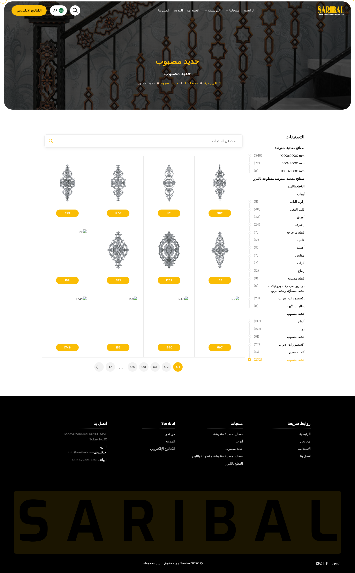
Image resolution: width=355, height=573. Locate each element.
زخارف (279, 224)
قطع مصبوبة (279, 278)
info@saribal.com (81, 452)
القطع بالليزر (295, 186)
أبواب (300, 194)
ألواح (279, 321)
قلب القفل (279, 209)
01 (178, 367)
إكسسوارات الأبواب (279, 298)
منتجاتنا (233, 10)
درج (279, 329)
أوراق (279, 217)
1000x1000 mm (279, 171)
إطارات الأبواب (279, 306)
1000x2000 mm (279, 156)
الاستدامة (193, 10)
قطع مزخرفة (279, 232)
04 (143, 367)
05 (132, 367)
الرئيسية (249, 10)
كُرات (279, 263)
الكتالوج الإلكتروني (162, 449)
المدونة (178, 10)
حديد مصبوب (169, 83)
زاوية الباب (279, 201)
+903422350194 (85, 460)
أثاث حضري (279, 352)
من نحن (305, 441)
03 (155, 367)
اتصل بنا (163, 10)
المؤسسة (214, 10)
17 (110, 367)
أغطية (279, 247)
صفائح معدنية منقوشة (289, 148)
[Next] (99, 367)
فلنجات (279, 240)
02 (166, 367)
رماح (279, 271)
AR (55, 10)
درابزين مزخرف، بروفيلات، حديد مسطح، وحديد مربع (279, 288)
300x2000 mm (279, 163)
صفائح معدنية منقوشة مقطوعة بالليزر (278, 178)
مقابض (279, 255)
